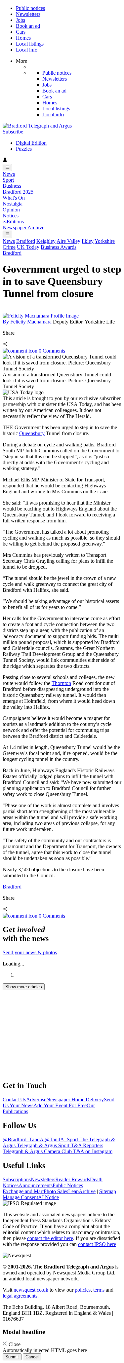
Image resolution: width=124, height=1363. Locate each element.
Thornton (61, 683)
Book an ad (28, 26)
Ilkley (88, 241)
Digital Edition (31, 143)
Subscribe (13, 131)
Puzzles (24, 149)
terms (98, 1290)
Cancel (32, 1356)
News (9, 174)
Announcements (36, 1185)
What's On (14, 198)
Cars (20, 32)
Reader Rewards (72, 1179)
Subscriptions (17, 1179)
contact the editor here (50, 1238)
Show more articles (23, 986)
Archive (87, 1191)
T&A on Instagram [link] (92, 1151)
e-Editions (13, 221)
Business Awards (58, 247)
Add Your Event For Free (60, 1105)
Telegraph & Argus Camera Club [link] (38, 1151)
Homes (23, 38)
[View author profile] (41, 316)
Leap (73, 1191)
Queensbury (32, 433)
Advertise (36, 1099)
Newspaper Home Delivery (75, 1099)
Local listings (30, 44)
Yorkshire (105, 241)
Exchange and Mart (23, 1191)
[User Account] (62, 160)
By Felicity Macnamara (28, 321)
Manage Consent (20, 1197)
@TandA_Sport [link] (62, 1139)
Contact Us (14, 1099)
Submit (12, 1356)
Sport (8, 180)
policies (83, 1290)
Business (12, 186)
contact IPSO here (97, 1244)
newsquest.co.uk (31, 1290)
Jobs (20, 20)
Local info (26, 50)
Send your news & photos (30, 952)
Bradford (25, 241)
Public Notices (68, 1185)
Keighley (46, 241)
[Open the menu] (7, 167)
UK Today (28, 247)
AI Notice (48, 1197)
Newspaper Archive (23, 227)
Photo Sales (56, 1191)
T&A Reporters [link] (87, 1145)
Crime (9, 247)
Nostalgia (12, 204)
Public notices (30, 8)
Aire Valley (68, 241)
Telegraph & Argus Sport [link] (44, 1145)
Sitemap (107, 1191)
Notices (11, 215)
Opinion (11, 209)
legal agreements (20, 1296)
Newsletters (28, 14)
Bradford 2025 (18, 192)
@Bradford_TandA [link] (24, 1139)
